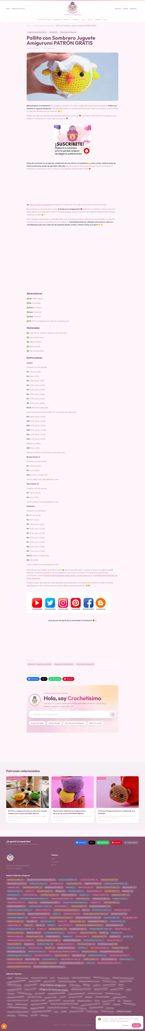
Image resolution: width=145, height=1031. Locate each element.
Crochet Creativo (61, 906)
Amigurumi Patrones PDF (76, 994)
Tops (105, 20)
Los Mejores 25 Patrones (39, 977)
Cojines (32, 902)
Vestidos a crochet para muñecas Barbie (22, 963)
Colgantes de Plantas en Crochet (123, 978)
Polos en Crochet (14, 944)
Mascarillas (72, 932)
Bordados (60, 891)
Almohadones (56, 883)
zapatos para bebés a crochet (19, 966)
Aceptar (136, 1025)
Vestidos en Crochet (48, 963)
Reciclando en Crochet (16, 951)
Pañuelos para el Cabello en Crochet (20, 940)
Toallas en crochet (14, 959)
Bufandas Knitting (94, 891)
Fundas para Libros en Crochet (61, 917)
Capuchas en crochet (34, 997)
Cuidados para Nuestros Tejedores (66, 910)
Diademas (88, 997)
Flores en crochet (118, 914)
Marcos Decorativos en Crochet (17, 1000)
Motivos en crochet (15, 936)
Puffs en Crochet (35, 948)
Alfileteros (106, 1004)
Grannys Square (63, 978)
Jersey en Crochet (117, 921)
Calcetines (127, 891)
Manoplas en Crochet (77, 929)
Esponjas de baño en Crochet (38, 914)
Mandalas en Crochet (57, 929)
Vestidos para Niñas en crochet (71, 963)
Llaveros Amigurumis (114, 925)
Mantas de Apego (122, 929)
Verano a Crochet (126, 959)
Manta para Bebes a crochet (100, 929)
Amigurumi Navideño (93, 883)
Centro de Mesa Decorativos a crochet (33, 898)
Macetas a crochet (117, 989)
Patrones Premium (18, 9)
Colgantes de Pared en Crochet (58, 1007)
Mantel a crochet (33, 932)
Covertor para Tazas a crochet (40, 906)
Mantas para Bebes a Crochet (89, 981)
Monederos (116, 932)
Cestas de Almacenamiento (16, 981)
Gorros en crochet (111, 917)
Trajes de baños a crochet (70, 959)
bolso (52, 978)
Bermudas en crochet (38, 1000)
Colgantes (95, 902)
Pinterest (70, 679)
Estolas (56, 914)
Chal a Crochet (83, 898)
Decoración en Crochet (39, 1004)
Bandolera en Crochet (95, 993)
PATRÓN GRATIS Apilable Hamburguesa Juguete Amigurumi (67, 575)
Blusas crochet (129, 887)
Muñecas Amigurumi (34, 936)
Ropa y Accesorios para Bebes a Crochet (63, 951)
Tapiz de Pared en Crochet (119, 955)
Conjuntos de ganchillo (16, 906)
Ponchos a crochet (44, 944)
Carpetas (75, 20)
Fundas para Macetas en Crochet (88, 917)
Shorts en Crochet (61, 955)
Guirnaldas (31, 921)
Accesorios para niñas (89, 880)
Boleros (29, 891)
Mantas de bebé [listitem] (54, 723)
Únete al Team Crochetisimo (40, 205)
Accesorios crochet (15, 880)
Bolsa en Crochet (44, 891)
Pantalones (114, 936)
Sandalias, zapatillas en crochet (19, 955)
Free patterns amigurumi (68, 32)
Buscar (54, 865)
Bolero (121, 985)
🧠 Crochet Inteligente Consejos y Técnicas (49, 966)
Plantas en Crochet (114, 940)
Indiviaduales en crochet (97, 921)
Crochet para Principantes (99, 906)
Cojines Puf (127, 1001)
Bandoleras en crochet (53, 887)
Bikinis (97, 1000)
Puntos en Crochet (119, 948)
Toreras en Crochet (49, 959)
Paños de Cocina (99, 936)
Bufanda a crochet (76, 891)
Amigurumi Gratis (44, 20)
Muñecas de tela (53, 936)
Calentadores (13, 895)
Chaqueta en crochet (84, 1001)
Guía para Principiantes (78, 1007)
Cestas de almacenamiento (62, 898)
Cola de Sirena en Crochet (50, 902)
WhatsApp (56, 679)
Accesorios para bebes (67, 880)
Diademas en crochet (16, 914)
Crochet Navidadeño (102, 997)
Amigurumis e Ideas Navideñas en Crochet (64, 1004)
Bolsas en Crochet (124, 1011)
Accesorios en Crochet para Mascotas (40, 880)
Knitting (51, 925)
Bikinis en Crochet (86, 887)
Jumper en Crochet (107, 1011)
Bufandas (86, 985)
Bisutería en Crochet (100, 989)
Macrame (41, 929)
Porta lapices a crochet (65, 944)
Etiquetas (133, 9)
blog (56, 1011)
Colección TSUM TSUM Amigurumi (75, 902)
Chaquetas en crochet (16, 902)
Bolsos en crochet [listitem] (95, 723)
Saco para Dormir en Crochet (111, 951)
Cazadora (11, 994)
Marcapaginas (39, 994)
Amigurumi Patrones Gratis (63, 664)
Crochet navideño (79, 906)
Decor (85, 910)
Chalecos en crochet (100, 898)
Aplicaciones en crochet (32, 887)
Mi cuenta (55, 862)
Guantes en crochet (15, 921)
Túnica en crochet (108, 959)
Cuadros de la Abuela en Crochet (19, 910)
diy (119, 1001)
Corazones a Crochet (76, 1011)
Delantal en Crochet (122, 910)
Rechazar (125, 1025)
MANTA (10, 1004)
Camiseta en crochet (109, 981)
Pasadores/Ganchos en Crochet (48, 940)
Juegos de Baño (14, 925)
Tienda (125, 9)
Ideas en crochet (77, 921)
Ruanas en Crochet (89, 951)
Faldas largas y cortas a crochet (95, 914)
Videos (90, 963)
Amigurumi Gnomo (74, 883)
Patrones (118, 9)
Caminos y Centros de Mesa (81, 977)
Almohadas (11, 1015)
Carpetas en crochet (120, 895)
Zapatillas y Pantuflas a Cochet (109, 963)
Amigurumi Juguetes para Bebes (39, 664)
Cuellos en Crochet (43, 910)
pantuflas (127, 936)
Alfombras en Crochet (38, 883)
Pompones (29, 944)
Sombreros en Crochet (96, 955)
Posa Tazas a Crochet (16, 948)
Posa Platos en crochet (107, 944)
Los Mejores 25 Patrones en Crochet (20, 929)
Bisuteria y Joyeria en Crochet (108, 887)
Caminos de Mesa (30, 895)
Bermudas (70, 887)
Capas (129, 989)
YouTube (68, 212)
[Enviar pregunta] (112, 714)
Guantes (62, 997)
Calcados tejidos (111, 891)
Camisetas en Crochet (49, 895)
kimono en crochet (108, 1000)
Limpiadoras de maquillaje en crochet (89, 925)
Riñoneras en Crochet (37, 951)
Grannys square (129, 917)
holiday (63, 1012)
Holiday (62, 921)
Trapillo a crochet (90, 959)
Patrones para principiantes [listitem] (74, 723)
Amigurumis (57, 20)
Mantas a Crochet (37, 1008)
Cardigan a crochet (100, 895)
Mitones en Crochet (88, 932)
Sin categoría (78, 955)
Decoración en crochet (101, 910)
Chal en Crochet (49, 981)
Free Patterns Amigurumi (85, 664)
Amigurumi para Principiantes (43, 26)
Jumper (28, 925)
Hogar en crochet (47, 921)
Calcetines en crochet (25, 993)
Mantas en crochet (15, 932)
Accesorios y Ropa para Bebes (17, 1007)
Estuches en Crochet (72, 914)
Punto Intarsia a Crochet (99, 948)
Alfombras (44, 1015)
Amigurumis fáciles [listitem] (37, 723)
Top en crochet (32, 959)
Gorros (90, 20)
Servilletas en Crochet (43, 955)
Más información (122, 1021)
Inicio (8, 9)
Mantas (98, 20)
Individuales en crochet (113, 994)
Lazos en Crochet (65, 925)
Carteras (12, 898)
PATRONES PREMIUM (72, 940)
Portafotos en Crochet (86, 944)
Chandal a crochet (119, 898)
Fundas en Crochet (38, 917)
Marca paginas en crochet (53, 932)
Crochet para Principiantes (67, 981)
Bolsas (66, 20)
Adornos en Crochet (109, 880)
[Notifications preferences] (4, 1026)
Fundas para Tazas (31, 984)
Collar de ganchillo (111, 902)
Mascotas (117, 1004)
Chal (83, 20)
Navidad (67, 936)
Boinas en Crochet (15, 891)
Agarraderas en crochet (16, 883)
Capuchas (84, 895)
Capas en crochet (68, 895)
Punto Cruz (82, 948)
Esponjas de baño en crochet (90, 1004)
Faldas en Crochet (21, 1004)
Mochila (103, 932)
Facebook (34, 679)
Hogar (10, 978)
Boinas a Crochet (30, 989)
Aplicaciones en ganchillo (16, 997)
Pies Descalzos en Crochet (93, 940)
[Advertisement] (72, 638)
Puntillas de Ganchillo (66, 948)
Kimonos (40, 925)
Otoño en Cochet (82, 936)
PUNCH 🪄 (50, 948)
